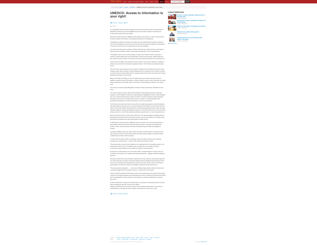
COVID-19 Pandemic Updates (136, 1)
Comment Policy (133, 239)
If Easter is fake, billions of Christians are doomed (191, 26)
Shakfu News (204, 241)
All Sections (157, 237)
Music (156, 1)
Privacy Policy (125, 239)
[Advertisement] (138, 213)
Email (121, 23)
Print (126, 23)
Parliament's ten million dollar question (188, 32)
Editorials (132, 7)
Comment (114, 23)
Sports (151, 1)
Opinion (162, 1)
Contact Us (148, 239)
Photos (167, 1)
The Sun (119, 239)
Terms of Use (142, 239)
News (146, 1)
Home (125, 1)
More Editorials (173, 43)
